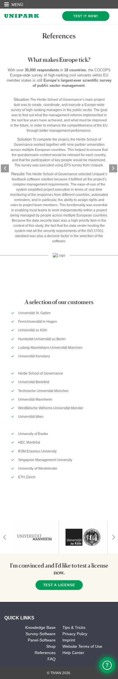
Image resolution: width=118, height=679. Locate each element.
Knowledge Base (40, 627)
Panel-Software (42, 640)
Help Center (73, 652)
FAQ (52, 659)
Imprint (68, 640)
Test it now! (85, 16)
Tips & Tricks (73, 627)
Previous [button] (5, 168)
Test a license (59, 585)
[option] (59, 160)
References (45, 652)
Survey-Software (40, 633)
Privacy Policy (74, 633)
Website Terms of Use (82, 646)
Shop (51, 646)
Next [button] (113, 168)
